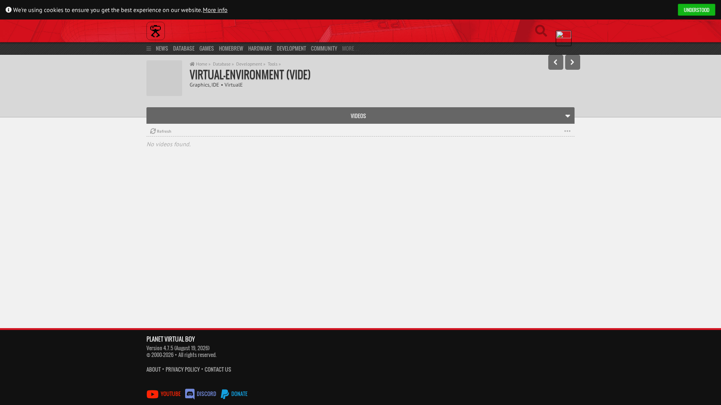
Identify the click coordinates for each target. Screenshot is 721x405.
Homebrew (231, 48)
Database (184, 48)
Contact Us (218, 369)
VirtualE (234, 84)
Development (291, 48)
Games (206, 48)
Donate (238, 394)
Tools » (274, 64)
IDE (215, 84)
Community (324, 48)
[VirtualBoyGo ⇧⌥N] (572, 62)
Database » (223, 64)
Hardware (260, 48)
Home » (203, 64)
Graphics (200, 84)
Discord (206, 394)
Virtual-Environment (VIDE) (250, 74)
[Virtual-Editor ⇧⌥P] (555, 62)
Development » (250, 64)
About (153, 369)
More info (215, 10)
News (162, 48)
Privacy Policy (183, 369)
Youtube (171, 394)
